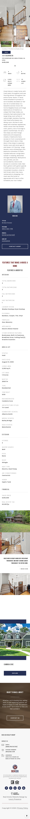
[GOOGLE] (19, 788)
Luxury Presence (15, 799)
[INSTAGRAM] (10, 788)
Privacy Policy (22, 808)
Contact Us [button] (15, 718)
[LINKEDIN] (15, 788)
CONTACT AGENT (15, 246)
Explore (15, 673)
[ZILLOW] (23, 788)
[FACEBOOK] (6, 788)
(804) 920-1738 (7, 229)
